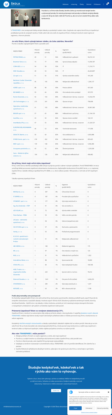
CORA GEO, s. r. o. (19, 66)
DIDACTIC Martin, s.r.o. (20, 135)
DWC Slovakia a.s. (19, 71)
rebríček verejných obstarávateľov (30, 323)
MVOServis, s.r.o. (18, 192)
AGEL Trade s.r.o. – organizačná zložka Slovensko (19, 272)
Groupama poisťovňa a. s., (22, 149)
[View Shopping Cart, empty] (106, 4)
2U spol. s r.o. (17, 76)
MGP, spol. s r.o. (18, 144)
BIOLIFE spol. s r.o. (19, 113)
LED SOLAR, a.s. (18, 210)
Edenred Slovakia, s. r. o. (21, 279)
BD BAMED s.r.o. (18, 92)
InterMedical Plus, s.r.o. (21, 123)
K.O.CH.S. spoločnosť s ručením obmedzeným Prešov (20, 238)
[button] (108, 392)
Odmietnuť (89, 408)
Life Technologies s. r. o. (21, 101)
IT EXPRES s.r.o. (18, 197)
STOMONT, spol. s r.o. (20, 201)
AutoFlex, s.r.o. (18, 118)
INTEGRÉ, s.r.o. (18, 288)
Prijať (75, 408)
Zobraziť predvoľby (102, 408)
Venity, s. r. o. (17, 232)
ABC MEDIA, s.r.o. (18, 246)
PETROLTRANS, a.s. (19, 57)
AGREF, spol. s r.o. (19, 88)
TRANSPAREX (16, 30)
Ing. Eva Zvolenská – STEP (21, 206)
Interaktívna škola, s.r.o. (21, 260)
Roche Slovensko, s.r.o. (20, 97)
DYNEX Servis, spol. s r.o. (21, 139)
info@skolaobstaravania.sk (12, 407)
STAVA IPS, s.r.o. (18, 265)
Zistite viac (56, 390)
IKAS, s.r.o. (16, 255)
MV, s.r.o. (16, 251)
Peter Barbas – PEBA (20, 215)
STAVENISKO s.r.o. (19, 284)
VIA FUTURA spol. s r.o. (20, 227)
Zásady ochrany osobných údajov (89, 412)
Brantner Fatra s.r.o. (20, 62)
